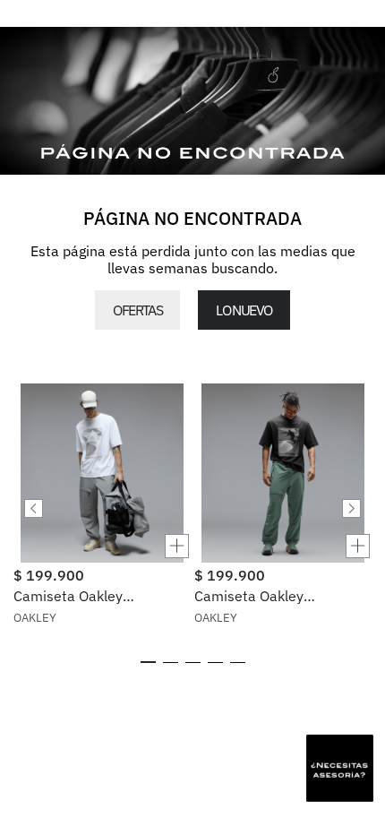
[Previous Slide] (33, 508)
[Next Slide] (351, 508)
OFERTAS (137, 310)
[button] (102, 546)
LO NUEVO (243, 310)
